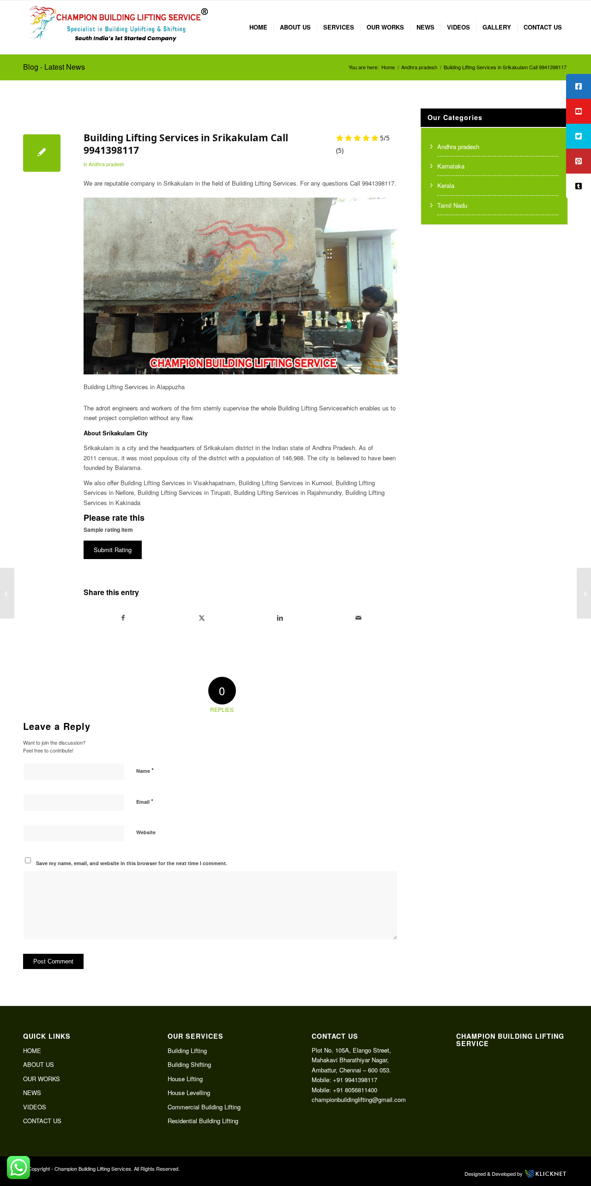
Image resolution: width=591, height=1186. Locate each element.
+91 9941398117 (355, 1079)
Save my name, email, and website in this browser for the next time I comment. (131, 863)
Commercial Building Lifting (204, 1106)
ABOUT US (38, 1064)
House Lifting (185, 1078)
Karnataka (450, 166)
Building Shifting (189, 1064)
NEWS (32, 1092)
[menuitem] (258, 27)
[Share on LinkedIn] (280, 618)
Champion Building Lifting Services (92, 1168)
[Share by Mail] (359, 618)
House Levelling (189, 1092)
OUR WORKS (41, 1078)
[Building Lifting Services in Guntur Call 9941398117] (7, 593)
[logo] (117, 27)
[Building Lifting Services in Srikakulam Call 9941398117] (41, 153)
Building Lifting (187, 1050)
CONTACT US (42, 1120)
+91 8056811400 (355, 1089)
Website (146, 832)
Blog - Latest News (54, 66)
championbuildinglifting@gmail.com (359, 1099)
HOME (32, 1050)
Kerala (445, 185)
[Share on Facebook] (123, 618)
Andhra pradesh (106, 164)
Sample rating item (108, 530)
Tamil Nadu (452, 205)
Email (144, 801)
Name (145, 770)
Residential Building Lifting (203, 1120)
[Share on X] (202, 618)
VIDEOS (34, 1106)
